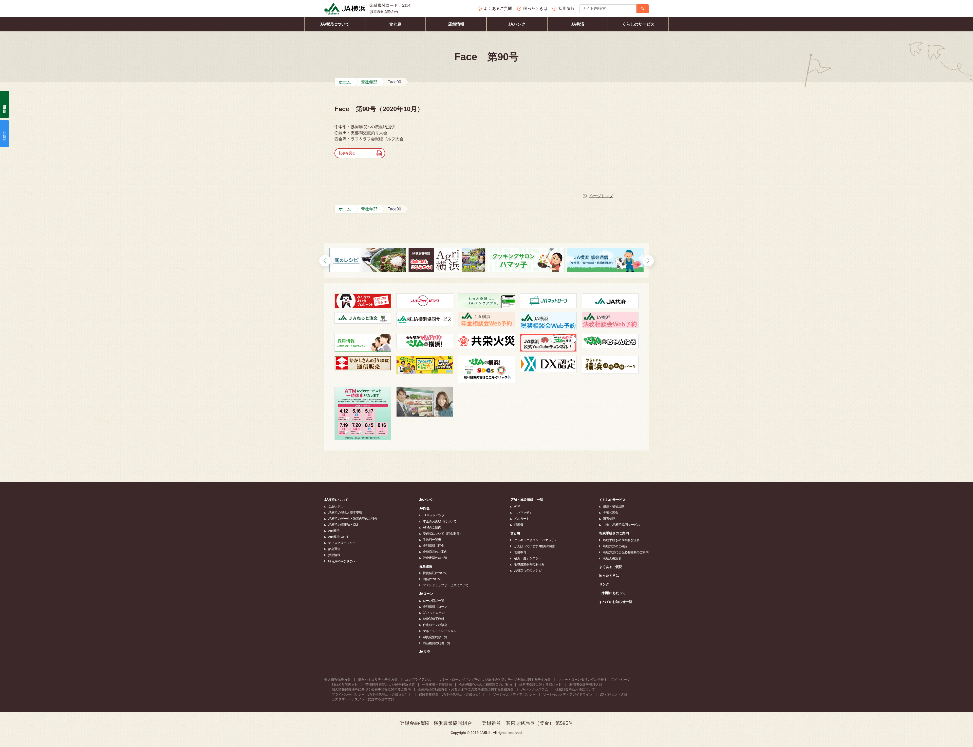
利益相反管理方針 (345, 684)
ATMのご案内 (432, 527)
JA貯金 (424, 508)
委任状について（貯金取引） (442, 533)
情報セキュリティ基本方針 (378, 679)
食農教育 (520, 552)
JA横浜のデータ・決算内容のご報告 (352, 518)
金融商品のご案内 (435, 552)
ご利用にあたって (612, 593)
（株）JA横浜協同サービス (621, 524)
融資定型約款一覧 (435, 637)
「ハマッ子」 (523, 512)
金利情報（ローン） (436, 606)
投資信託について (435, 573)
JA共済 (577, 24)
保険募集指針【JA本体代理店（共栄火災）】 (452, 694)
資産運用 (425, 566)
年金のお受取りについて (439, 521)
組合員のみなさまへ (341, 561)
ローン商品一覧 (433, 600)
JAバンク (517, 24)
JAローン (426, 594)
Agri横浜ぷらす (338, 537)
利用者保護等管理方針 (585, 684)
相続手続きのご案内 (614, 533)
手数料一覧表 (432, 539)
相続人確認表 (612, 558)
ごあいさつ (335, 506)
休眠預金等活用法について (575, 689)
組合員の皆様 (5, 105)
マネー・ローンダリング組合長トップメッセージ (594, 679)
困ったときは (609, 575)
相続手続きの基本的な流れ (621, 540)
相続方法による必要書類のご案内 (626, 552)
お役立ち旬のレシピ (527, 570)
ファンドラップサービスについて (446, 585)
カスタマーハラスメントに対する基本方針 (363, 699)
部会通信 (334, 549)
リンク (604, 584)
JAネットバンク (434, 515)
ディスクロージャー (341, 543)
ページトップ (601, 196)
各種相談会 (610, 512)
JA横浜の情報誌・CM (343, 524)
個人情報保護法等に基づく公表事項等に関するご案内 (371, 689)
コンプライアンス (418, 679)
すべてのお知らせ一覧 (615, 602)
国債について (432, 579)
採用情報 (334, 555)
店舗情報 (456, 24)
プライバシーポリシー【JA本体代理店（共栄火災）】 (371, 694)
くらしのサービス (638, 24)
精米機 (518, 524)
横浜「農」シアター (527, 558)
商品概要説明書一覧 (436, 643)
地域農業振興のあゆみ (529, 564)
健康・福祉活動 (613, 506)
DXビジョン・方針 (613, 694)
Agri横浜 (334, 531)
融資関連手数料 (433, 619)
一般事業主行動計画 (437, 684)
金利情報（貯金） (435, 545)
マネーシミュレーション (439, 631)
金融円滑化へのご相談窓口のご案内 (485, 684)
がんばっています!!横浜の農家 (534, 546)
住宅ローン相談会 (435, 625)
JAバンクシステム (534, 689)
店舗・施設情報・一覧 (526, 500)
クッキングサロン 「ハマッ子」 (535, 540)
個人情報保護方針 (337, 679)
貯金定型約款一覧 (435, 558)
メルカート (521, 518)
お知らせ (5, 134)
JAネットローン (434, 613)
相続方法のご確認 (615, 546)
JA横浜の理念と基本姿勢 (345, 512)
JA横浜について (334, 24)
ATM (517, 506)
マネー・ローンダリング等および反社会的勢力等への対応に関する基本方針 (495, 679)
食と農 (395, 24)
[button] (325, 260)
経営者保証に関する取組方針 (540, 684)
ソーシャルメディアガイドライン (567, 694)
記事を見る (347, 153)
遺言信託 (609, 518)
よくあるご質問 (610, 567)
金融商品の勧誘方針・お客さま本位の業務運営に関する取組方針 (466, 689)
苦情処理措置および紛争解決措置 (390, 684)
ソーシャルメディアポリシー (514, 694)
